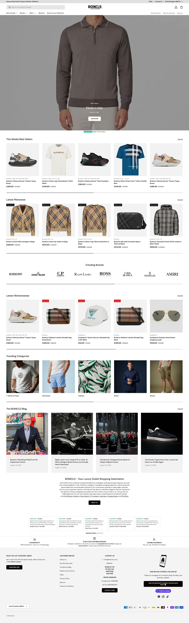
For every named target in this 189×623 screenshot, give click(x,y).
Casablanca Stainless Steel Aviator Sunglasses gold (162, 339)
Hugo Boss (103, 496)
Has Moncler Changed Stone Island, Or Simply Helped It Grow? (115, 461)
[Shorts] (166, 376)
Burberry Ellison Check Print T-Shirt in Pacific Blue (130, 182)
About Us (63, 560)
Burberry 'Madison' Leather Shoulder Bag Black (128, 339)
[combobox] (35, 7)
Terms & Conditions (67, 586)
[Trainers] (94, 376)
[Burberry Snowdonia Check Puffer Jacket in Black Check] (166, 220)
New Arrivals (10, 13)
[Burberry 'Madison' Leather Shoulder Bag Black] (130, 316)
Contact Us (158, 1)
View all (180, 139)
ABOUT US (94, 502)
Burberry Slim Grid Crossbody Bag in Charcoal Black (127, 243)
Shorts (152, 396)
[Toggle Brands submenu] (26, 13)
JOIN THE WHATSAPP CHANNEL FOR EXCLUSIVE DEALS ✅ (163, 584)
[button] (181, 7)
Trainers (81, 396)
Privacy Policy (64, 579)
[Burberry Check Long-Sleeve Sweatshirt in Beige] (94, 220)
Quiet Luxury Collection (55, 13)
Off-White (124, 496)
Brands (22, 13)
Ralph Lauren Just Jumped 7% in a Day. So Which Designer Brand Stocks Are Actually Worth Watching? (71, 462)
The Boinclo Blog (65, 567)
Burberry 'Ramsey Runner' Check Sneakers (93, 181)
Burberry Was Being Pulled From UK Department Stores (24, 461)
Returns (180, 13)
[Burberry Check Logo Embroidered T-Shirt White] (58, 159)
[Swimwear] (58, 376)
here (47, 545)
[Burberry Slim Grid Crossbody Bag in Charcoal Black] (130, 220)
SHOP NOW (94, 119)
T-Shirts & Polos (12, 396)
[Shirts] (130, 376)
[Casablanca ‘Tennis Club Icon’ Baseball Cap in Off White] (94, 316)
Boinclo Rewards (169, 13)
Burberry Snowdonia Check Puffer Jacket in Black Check (165, 243)
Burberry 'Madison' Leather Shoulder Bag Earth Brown (57, 339)
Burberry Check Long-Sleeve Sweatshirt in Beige (93, 243)
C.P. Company (94, 496)
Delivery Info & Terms (67, 571)
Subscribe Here (14, 567)
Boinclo (12, 615)
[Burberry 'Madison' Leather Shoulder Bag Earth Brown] (58, 316)
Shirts (116, 396)
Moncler (70, 496)
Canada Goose (112, 496)
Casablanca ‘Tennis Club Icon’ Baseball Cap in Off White (94, 339)
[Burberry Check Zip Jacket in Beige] (58, 220)
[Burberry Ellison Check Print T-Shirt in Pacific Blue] (130, 159)
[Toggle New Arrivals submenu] (17, 13)
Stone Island (84, 496)
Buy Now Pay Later (66, 563)
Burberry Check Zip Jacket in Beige (55, 242)
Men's (32, 13)
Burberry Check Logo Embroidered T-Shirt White (57, 182)
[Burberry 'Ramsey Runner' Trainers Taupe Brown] (22, 159)
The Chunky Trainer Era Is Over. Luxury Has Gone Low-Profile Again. (161, 461)
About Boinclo (156, 13)
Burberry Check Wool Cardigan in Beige (20, 242)
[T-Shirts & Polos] (22, 376)
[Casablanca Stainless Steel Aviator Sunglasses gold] (166, 316)
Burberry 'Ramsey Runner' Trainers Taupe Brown (21, 182)
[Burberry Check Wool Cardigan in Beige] (22, 220)
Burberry (77, 496)
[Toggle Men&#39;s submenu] (35, 13)
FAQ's (150, 1)
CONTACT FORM (110, 590)
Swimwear (46, 396)
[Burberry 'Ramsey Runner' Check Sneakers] (94, 159)
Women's (41, 13)
